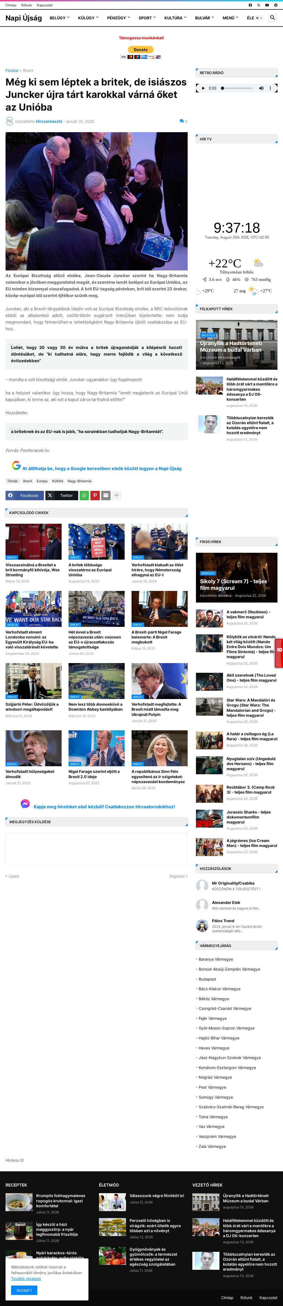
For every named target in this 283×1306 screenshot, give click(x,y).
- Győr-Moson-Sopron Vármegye (225, 1028)
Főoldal (12, 71)
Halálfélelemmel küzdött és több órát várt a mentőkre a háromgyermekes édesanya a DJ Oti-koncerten (252, 389)
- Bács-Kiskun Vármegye (218, 988)
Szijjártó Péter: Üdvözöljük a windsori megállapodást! (32, 706)
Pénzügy (116, 17)
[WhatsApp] (84, 495)
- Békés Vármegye (212, 998)
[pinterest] (275, 5)
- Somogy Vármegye (214, 1097)
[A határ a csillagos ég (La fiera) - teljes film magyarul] (209, 740)
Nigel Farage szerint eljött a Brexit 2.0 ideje (94, 774)
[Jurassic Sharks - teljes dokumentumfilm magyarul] (209, 819)
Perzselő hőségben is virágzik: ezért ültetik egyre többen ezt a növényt (155, 1225)
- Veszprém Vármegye (216, 1136)
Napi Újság (24, 18)
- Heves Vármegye (212, 1048)
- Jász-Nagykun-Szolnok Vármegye (228, 1057)
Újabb (14, 876)
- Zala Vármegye (211, 1146)
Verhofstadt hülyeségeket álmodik (30, 774)
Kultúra (173, 17)
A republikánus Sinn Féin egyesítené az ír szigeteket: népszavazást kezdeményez (158, 776)
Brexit (28, 71)
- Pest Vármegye (211, 1087)
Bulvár (202, 17)
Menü (228, 17)
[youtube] (267, 5)
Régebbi (177, 876)
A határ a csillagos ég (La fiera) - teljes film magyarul (252, 736)
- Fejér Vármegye (211, 1018)
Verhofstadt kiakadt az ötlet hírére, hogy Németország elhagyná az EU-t (157, 569)
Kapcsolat (45, 5)
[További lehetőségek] (116, 495)
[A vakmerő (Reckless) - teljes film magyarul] (209, 618)
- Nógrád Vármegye (214, 1077)
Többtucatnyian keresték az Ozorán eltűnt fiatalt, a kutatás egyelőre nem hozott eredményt (250, 425)
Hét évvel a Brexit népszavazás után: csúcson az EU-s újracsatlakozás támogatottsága (95, 640)
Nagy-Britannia (79, 481)
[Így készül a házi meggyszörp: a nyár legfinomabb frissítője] (19, 1231)
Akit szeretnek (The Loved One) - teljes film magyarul (252, 677)
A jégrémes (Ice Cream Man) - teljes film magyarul (252, 843)
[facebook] (250, 5)
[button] (259, 18)
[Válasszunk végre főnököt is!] (112, 1202)
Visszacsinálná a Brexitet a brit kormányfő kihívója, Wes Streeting (33, 569)
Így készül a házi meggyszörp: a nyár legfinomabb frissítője (57, 1229)
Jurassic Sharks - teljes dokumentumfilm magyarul (249, 817)
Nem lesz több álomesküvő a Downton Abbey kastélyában (96, 706)
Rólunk (26, 5)
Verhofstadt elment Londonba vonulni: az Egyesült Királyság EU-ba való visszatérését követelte (32, 640)
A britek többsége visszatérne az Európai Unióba (90, 569)
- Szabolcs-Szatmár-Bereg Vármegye (230, 1106)
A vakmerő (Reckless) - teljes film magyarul (249, 614)
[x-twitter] (258, 5)
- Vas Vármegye (210, 1126)
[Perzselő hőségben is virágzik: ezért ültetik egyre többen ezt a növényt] (112, 1227)
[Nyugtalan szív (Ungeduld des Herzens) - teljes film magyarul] (209, 765)
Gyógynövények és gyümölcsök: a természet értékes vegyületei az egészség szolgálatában (153, 1257)
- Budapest (206, 979)
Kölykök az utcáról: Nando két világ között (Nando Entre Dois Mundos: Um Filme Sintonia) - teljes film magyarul (252, 646)
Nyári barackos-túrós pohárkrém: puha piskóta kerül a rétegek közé (60, 1257)
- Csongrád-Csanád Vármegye (223, 1008)
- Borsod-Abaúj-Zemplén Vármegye (228, 969)
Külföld (57, 481)
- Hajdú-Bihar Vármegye (217, 1038)
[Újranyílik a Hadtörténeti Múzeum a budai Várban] (205, 1202)
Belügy (57, 17)
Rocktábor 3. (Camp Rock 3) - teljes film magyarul (251, 789)
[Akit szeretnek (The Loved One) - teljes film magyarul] (209, 682)
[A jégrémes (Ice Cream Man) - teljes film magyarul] (209, 847)
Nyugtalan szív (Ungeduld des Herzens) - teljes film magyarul (251, 763)
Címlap (11, 5)
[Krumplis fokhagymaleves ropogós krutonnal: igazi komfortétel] (19, 1202)
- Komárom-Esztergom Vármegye (226, 1067)
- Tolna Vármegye (212, 1116)
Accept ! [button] (24, 1290)
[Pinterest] (95, 495)
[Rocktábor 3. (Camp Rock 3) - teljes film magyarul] (209, 794)
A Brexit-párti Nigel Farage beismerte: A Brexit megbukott (156, 637)
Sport (145, 17)
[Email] (106, 495)
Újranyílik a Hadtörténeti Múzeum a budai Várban (246, 1198)
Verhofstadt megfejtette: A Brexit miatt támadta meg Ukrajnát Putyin (156, 709)
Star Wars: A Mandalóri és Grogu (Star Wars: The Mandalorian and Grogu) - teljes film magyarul (251, 708)
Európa (42, 481)
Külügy (86, 17)
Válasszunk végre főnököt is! (157, 1195)
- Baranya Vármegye (214, 959)
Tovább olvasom (26, 1278)
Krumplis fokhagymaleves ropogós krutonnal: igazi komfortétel (60, 1200)
